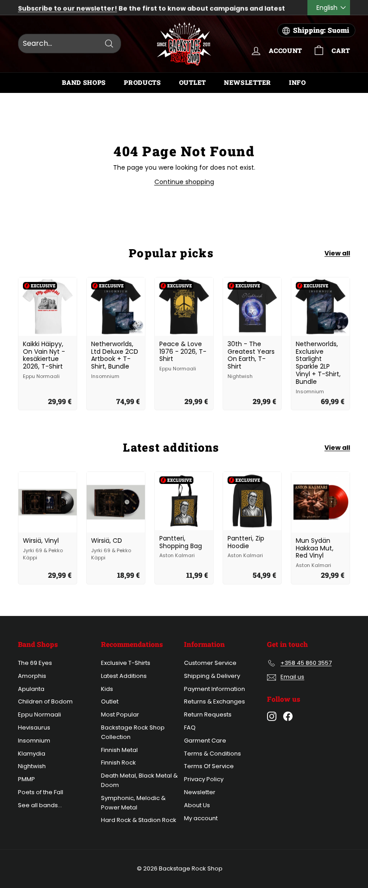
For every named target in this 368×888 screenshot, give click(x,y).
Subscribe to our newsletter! (67, 7)
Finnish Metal (119, 750)
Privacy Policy (203, 779)
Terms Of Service (209, 766)
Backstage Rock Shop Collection (133, 732)
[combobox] (69, 43)
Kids (107, 689)
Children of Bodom (45, 701)
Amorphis (32, 676)
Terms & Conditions (212, 753)
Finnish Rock (118, 762)
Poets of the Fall (40, 792)
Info (297, 82)
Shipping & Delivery (212, 676)
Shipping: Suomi (321, 30)
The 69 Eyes (35, 663)
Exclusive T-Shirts (125, 663)
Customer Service (210, 663)
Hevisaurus (34, 727)
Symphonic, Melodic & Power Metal (133, 803)
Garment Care (205, 740)
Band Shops (84, 82)
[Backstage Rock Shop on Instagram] (271, 716)
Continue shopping (184, 181)
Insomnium (34, 740)
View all (337, 253)
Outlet (192, 82)
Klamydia (31, 753)
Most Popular (120, 714)
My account (201, 818)
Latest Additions (124, 676)
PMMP (26, 779)
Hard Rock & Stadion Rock (138, 820)
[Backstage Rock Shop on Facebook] (288, 716)
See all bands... (40, 805)
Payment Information (214, 689)
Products (142, 82)
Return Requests (208, 714)
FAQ (190, 727)
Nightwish (32, 766)
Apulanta (31, 689)
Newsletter (247, 82)
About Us (197, 805)
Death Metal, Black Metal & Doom (139, 780)
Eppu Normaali (39, 714)
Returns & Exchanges (214, 701)
